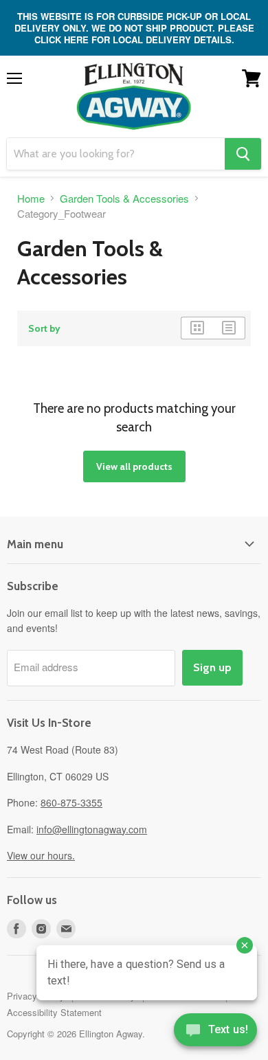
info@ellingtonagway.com (91, 829)
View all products (134, 466)
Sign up (212, 667)
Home (31, 198)
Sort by (44, 328)
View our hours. (41, 855)
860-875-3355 (71, 802)
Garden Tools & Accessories (124, 198)
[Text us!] (215, 1032)
